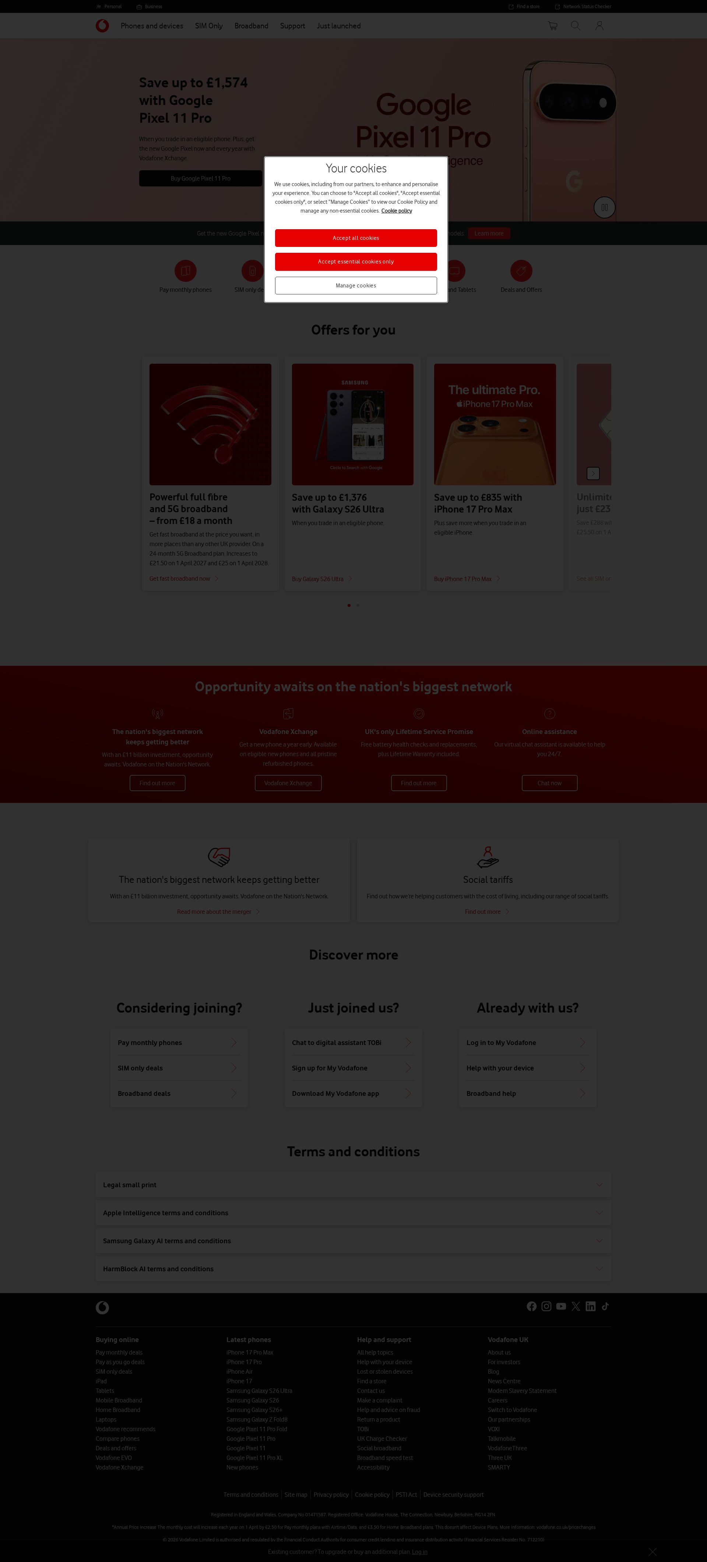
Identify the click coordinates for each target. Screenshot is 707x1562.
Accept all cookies (356, 238)
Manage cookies (356, 285)
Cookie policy (396, 210)
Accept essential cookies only (356, 261)
